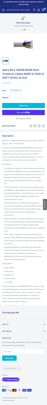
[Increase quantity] (24, 97)
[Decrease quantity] (12, 97)
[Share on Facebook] (30, 125)
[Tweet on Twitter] (39, 125)
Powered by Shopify (8, 400)
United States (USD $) (9, 368)
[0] (43, 9)
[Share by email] (43, 125)
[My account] (38, 10)
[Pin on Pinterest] (35, 125)
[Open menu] (3, 10)
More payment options (23, 118)
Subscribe (9, 358)
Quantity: (5, 97)
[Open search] (34, 10)
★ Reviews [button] (45, 204)
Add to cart (23, 105)
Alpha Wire (6, 83)
